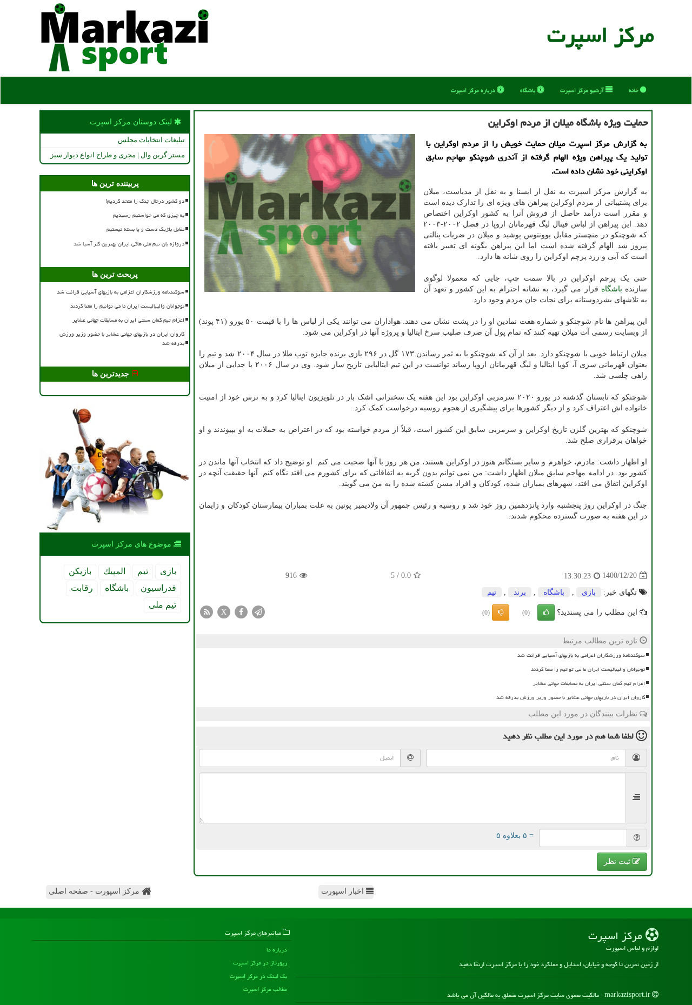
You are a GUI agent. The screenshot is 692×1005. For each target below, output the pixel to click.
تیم (491, 592)
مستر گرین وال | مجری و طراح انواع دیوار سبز (117, 155)
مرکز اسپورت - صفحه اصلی (95, 891)
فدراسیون (158, 588)
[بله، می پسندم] (546, 612)
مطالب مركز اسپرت (265, 989)
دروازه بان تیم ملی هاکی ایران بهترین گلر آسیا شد (129, 243)
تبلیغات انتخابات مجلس (151, 140)
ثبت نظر (618, 861)
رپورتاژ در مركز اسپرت (260, 962)
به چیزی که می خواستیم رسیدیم (148, 215)
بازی (589, 592)
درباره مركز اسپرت (474, 90)
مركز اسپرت (600, 35)
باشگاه (528, 90)
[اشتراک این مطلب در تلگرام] (258, 611)
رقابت (82, 588)
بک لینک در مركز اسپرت (258, 976)
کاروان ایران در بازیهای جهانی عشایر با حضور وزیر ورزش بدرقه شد (570, 697)
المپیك (114, 571)
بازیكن (80, 571)
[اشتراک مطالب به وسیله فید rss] (206, 611)
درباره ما (277, 949)
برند (520, 592)
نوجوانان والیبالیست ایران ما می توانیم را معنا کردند (588, 669)
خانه (634, 90)
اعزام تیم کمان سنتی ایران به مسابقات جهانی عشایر (589, 683)
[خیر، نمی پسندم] (500, 612)
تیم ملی (162, 604)
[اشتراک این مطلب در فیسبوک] (241, 611)
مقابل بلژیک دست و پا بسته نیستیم (145, 229)
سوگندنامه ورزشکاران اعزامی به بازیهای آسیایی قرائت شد (581, 655)
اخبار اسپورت (343, 891)
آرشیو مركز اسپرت (583, 90)
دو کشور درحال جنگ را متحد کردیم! (144, 201)
